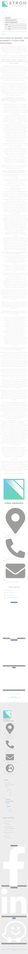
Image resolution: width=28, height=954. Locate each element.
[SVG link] (14, 4)
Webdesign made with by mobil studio (14, 697)
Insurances (10, 20)
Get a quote (11, 22)
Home (7, 18)
